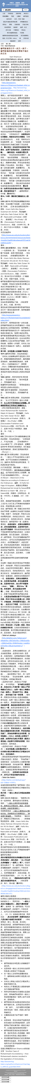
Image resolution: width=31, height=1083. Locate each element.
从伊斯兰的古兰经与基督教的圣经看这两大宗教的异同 (17, 5)
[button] (26, 9)
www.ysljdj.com (19, 1070)
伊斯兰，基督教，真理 (17, 3)
